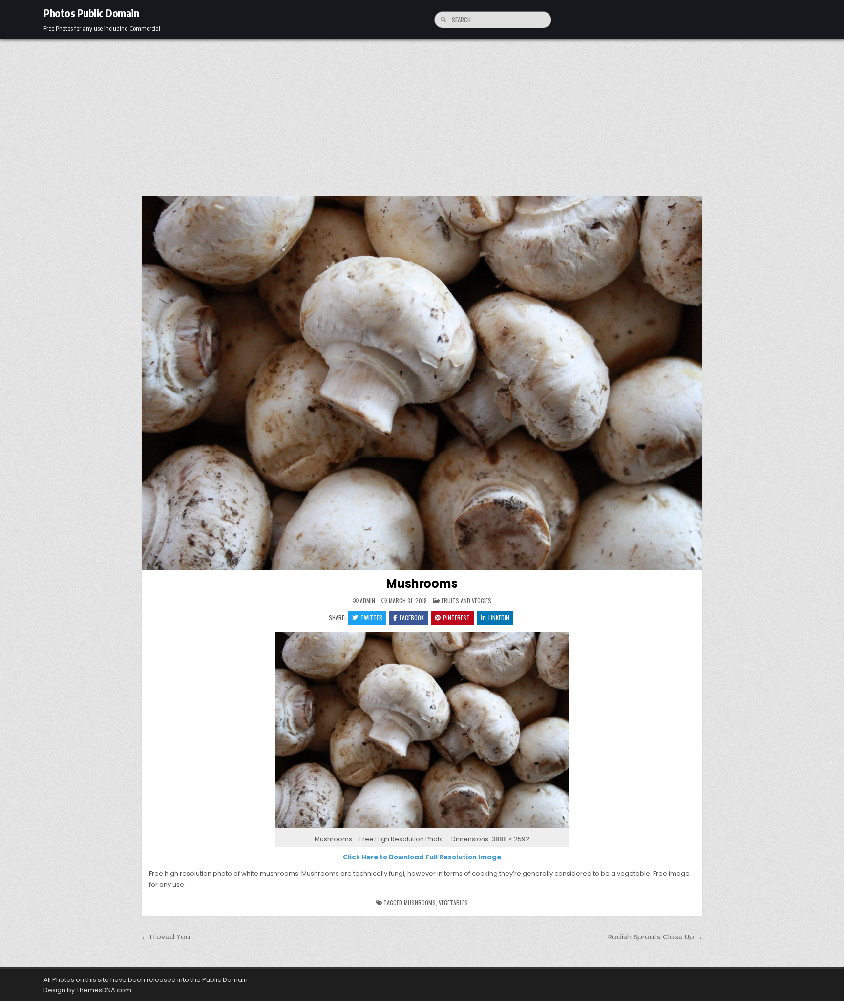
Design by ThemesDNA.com (87, 990)
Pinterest (456, 617)
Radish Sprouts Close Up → (655, 937)
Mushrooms (421, 583)
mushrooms (420, 902)
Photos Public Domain (91, 13)
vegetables (453, 902)
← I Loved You (165, 937)
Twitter (371, 617)
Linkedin (498, 617)
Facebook (412, 617)
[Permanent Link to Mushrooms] (422, 383)
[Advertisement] (422, 112)
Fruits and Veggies (466, 600)
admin (367, 601)
